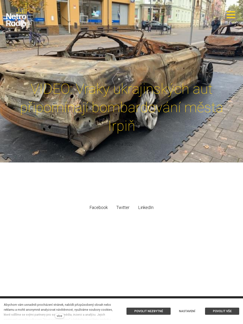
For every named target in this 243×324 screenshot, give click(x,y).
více (59, 316)
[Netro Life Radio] (20, 15)
